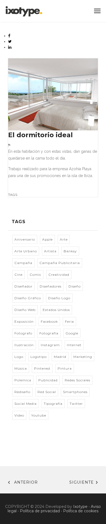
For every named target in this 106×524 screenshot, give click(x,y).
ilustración (24, 345)
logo (18, 357)
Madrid (60, 357)
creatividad (58, 275)
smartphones (75, 392)
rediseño (22, 392)
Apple (47, 239)
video (19, 415)
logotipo (38, 357)
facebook (49, 321)
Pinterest (42, 368)
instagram (50, 345)
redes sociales (77, 380)
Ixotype (80, 506)
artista (50, 251)
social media (25, 404)
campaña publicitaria (59, 263)
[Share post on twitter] (10, 41)
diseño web (25, 310)
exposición (24, 321)
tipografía (53, 404)
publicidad (48, 380)
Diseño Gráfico (27, 298)
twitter (76, 404)
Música (20, 368)
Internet (74, 345)
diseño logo (59, 298)
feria (69, 321)
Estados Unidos (56, 310)
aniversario (24, 239)
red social (47, 392)
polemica (22, 380)
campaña (23, 263)
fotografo (23, 333)
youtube (38, 415)
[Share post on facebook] (9, 36)
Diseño (74, 286)
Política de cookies (80, 510)
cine (18, 275)
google (72, 333)
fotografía (48, 333)
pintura (65, 368)
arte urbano (25, 251)
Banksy (70, 251)
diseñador (23, 286)
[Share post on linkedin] (10, 47)
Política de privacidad (40, 510)
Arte (64, 239)
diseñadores (50, 286)
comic (35, 275)
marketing (82, 357)
